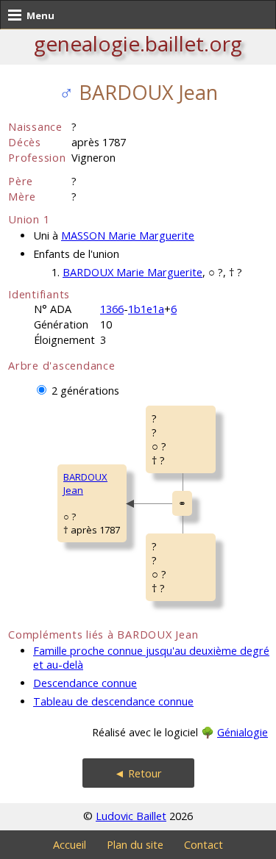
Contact (203, 845)
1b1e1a (146, 309)
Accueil (69, 845)
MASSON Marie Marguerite (127, 235)
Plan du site (135, 845)
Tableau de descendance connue (113, 701)
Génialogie (242, 732)
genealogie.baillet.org (138, 43)
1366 (112, 309)
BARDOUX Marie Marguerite (132, 272)
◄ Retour (138, 773)
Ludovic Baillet (131, 816)
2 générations (85, 391)
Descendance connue (85, 683)
